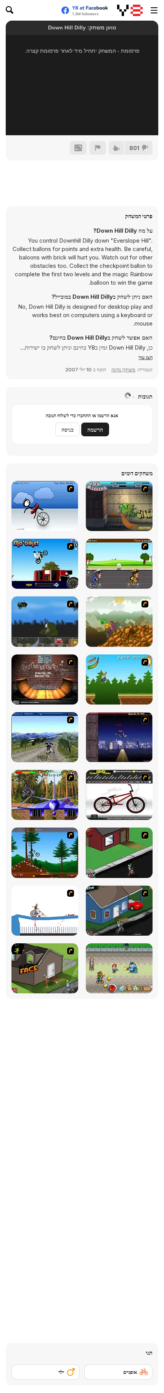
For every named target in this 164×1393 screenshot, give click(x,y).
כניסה (67, 429)
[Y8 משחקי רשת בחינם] (130, 10)
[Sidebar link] (154, 10)
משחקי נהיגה (123, 369)
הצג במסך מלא (82, 119)
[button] (145, 357)
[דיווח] (97, 148)
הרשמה (95, 429)
